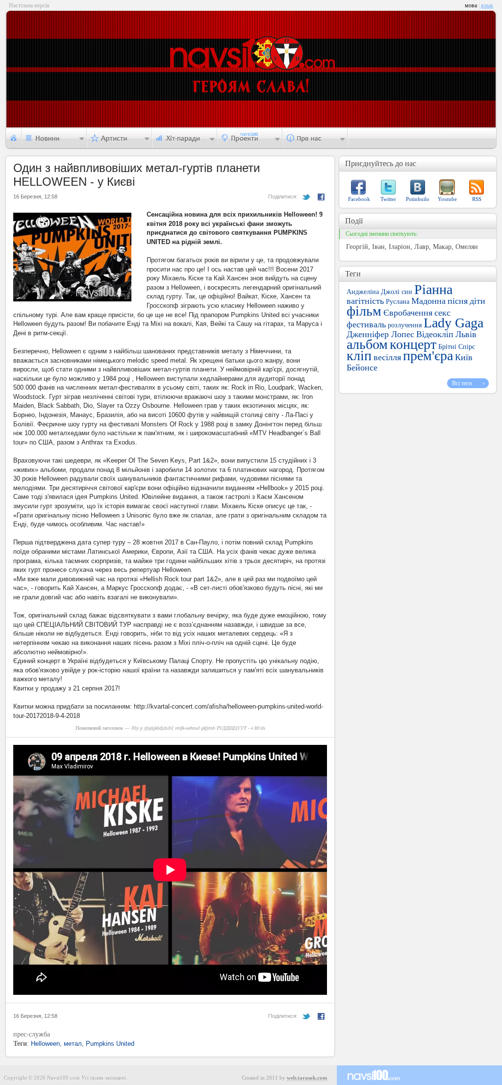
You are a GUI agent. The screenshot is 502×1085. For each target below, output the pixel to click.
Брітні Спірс (456, 346)
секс (442, 313)
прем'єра (428, 355)
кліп (359, 355)
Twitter (388, 199)
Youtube (447, 199)
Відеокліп (434, 334)
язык (487, 5)
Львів (466, 334)
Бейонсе (362, 367)
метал (73, 1043)
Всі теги (462, 383)
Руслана (397, 301)
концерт (413, 344)
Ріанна (433, 289)
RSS (476, 199)
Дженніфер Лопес (380, 334)
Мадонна (428, 301)
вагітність (365, 301)
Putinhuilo (417, 199)
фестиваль (366, 324)
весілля (387, 357)
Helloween (45, 1043)
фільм (364, 311)
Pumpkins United (110, 1043)
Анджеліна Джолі (373, 292)
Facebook (359, 199)
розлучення (405, 325)
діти (477, 301)
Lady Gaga (453, 322)
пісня (458, 301)
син (407, 292)
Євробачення (407, 313)
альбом (367, 344)
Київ (464, 357)
